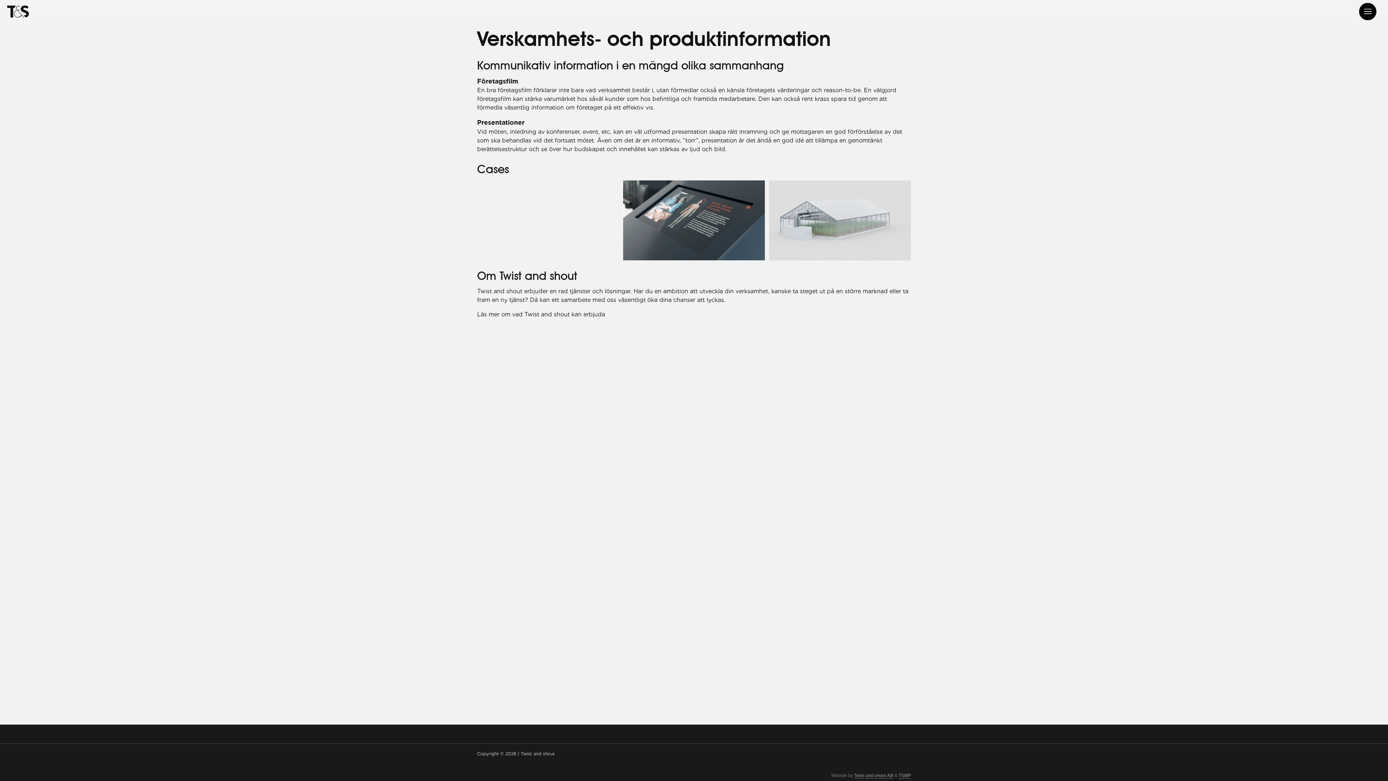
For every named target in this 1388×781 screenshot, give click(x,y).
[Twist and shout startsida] (18, 11)
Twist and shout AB (874, 775)
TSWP (905, 775)
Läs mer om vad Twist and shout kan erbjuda (541, 314)
